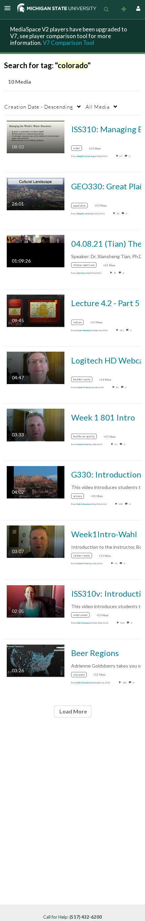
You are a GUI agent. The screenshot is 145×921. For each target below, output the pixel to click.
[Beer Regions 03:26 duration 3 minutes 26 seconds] (35, 660)
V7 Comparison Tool (68, 42)
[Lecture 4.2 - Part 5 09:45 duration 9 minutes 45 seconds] (35, 310)
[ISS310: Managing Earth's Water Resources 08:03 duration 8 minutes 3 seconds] (35, 136)
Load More (72, 711)
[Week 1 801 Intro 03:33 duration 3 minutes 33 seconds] (35, 424)
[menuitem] (106, 9)
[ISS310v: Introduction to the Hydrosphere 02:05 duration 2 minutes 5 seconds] (35, 600)
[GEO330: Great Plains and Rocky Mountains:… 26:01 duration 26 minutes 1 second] (35, 193)
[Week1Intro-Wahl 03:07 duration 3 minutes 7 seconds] (35, 541)
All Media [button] (98, 107)
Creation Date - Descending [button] (38, 107)
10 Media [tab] (19, 81)
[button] (9, 8)
